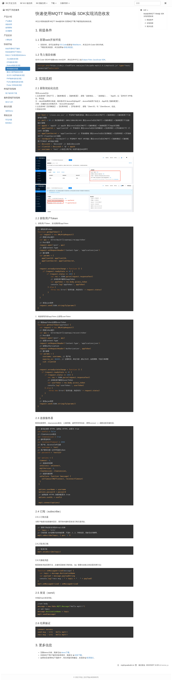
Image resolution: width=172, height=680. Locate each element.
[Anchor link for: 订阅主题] (49, 517)
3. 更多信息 (149, 26)
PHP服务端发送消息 (14, 79)
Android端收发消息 (13, 65)
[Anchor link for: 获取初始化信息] (59, 88)
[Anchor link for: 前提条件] (53, 30)
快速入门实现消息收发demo (15, 55)
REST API (9, 102)
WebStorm (77, 45)
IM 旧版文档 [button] (41, 3)
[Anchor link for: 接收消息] (49, 560)
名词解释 (8, 31)
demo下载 (65, 652)
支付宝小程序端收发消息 (16, 75)
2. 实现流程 (149, 23)
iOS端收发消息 (12, 62)
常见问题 (8, 120)
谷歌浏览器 (68, 47)
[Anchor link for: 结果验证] (51, 623)
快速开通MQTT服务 (12, 49)
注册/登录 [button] (64, 3)
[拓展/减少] (165, 3)
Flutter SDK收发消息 (14, 85)
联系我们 (8, 123)
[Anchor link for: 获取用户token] (59, 218)
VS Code (63, 45)
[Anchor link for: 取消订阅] (49, 544)
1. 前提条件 (149, 20)
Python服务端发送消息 (15, 82)
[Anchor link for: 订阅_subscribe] (63, 511)
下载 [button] (53, 3)
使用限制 (8, 28)
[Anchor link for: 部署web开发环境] (62, 39)
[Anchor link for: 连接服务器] (54, 417)
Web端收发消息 (12, 69)
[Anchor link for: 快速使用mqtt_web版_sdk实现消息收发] (112, 13)
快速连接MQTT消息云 (13, 52)
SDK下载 (78, 655)
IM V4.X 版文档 (26, 3)
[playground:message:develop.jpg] (84, 198)
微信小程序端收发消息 (15, 72)
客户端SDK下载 (11, 93)
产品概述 (8, 21)
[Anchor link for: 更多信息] (53, 644)
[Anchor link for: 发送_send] (57, 592)
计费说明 (8, 40)
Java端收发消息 (12, 59)
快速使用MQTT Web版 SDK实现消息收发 (154, 15)
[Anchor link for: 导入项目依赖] (57, 54)
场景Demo (9, 111)
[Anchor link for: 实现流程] (53, 78)
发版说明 (8, 24)
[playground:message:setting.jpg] (84, 170)
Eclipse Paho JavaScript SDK (93, 60)
